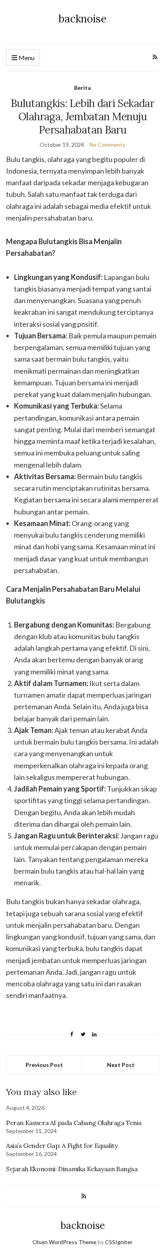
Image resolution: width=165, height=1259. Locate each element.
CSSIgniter (119, 1242)
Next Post (121, 1064)
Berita (82, 87)
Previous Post (44, 1064)
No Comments (107, 144)
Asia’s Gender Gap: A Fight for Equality (61, 1146)
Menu (25, 57)
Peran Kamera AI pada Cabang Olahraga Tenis (73, 1123)
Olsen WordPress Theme (64, 1242)
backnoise (82, 18)
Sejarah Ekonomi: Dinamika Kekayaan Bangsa (72, 1169)
